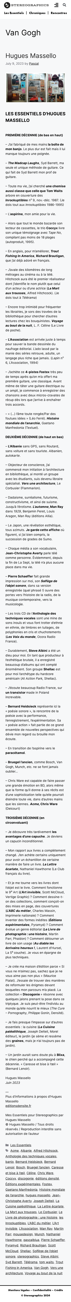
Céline (31, 1173)
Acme (14, 1150)
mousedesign (23, 1234)
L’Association (28, 1228)
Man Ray (46, 1228)
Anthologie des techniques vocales (30, 1156)
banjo (9, 1162)
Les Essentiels (14, 13)
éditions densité (47, 1178)
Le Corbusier (47, 1212)
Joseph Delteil (43, 1201)
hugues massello (38, 1195)
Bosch (20, 1167)
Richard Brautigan (33, 1245)
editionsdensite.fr (18, 1106)
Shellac (25, 1251)
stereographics (28, 1256)
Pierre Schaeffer (53, 1240)
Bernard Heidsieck (28, 1162)
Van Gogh (41, 1268)
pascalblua (31, 1240)
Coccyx (10, 1178)
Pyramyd (11, 1245)
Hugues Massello (30, 55)
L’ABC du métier (39, 1223)
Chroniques (37, 13)
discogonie (26, 1178)
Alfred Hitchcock (45, 1150)
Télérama (31, 1262)
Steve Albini (49, 1256)
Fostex (47, 1184)
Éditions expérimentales (22, 1184)
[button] (64, 5)
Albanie (26, 1150)
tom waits (46, 1262)
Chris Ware (45, 1173)
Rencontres (59, 13)
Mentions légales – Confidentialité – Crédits (35, 1290)
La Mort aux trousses (21, 1212)
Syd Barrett (13, 1262)
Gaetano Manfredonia (21, 1189)
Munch (39, 1234)
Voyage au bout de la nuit (43, 1273)
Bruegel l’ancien (38, 1167)
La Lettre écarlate (51, 1206)
